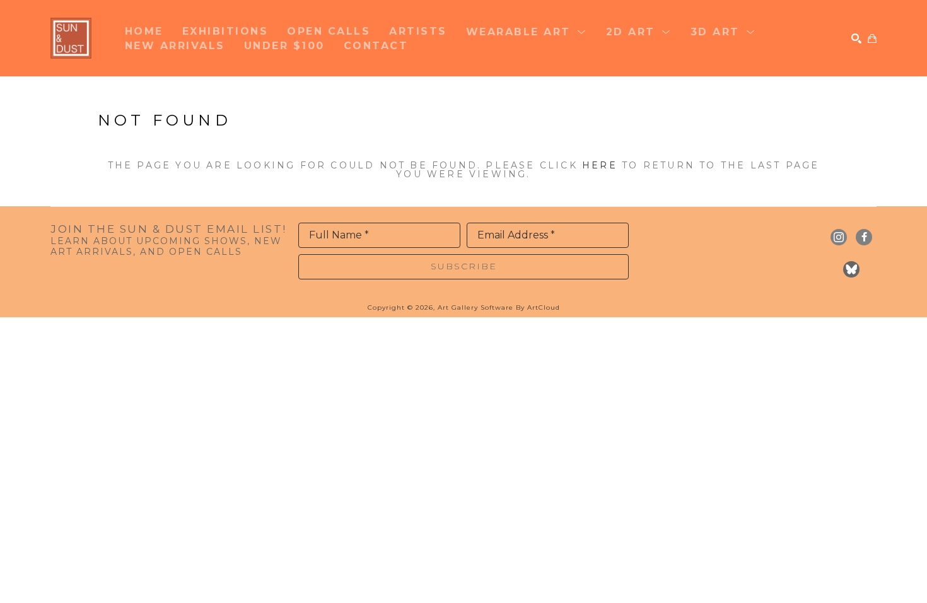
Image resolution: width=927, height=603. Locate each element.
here (599, 165)
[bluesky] (851, 269)
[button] (526, 31)
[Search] (856, 38)
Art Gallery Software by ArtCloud (499, 307)
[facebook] (864, 237)
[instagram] (839, 237)
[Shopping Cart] (872, 38)
